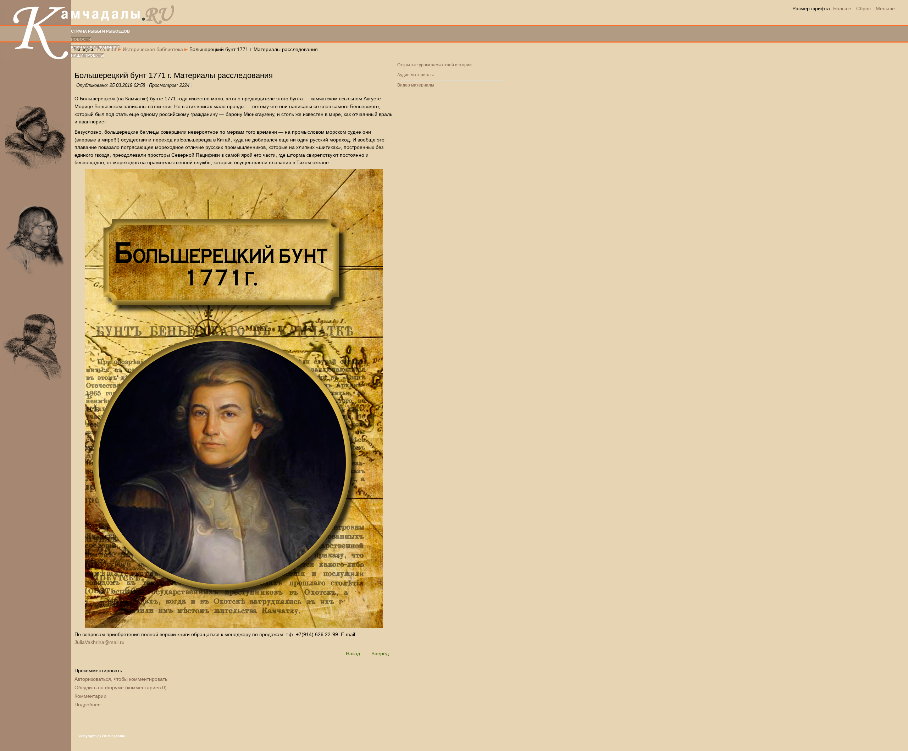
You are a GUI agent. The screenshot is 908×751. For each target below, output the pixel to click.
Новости (81, 39)
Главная (106, 49)
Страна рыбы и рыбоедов (100, 31)
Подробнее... (89, 704)
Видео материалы (415, 85)
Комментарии (90, 696)
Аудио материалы (415, 75)
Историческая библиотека (153, 49)
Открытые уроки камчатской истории (434, 65)
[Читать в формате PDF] (234, 398)
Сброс (863, 8)
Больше (842, 8)
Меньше (885, 8)
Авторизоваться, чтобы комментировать (120, 679)
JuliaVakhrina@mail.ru (99, 642)
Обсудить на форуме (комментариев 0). (121, 687)
